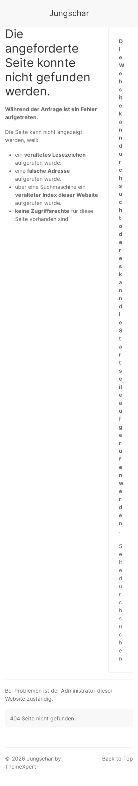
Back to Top (117, 758)
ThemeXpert (20, 766)
